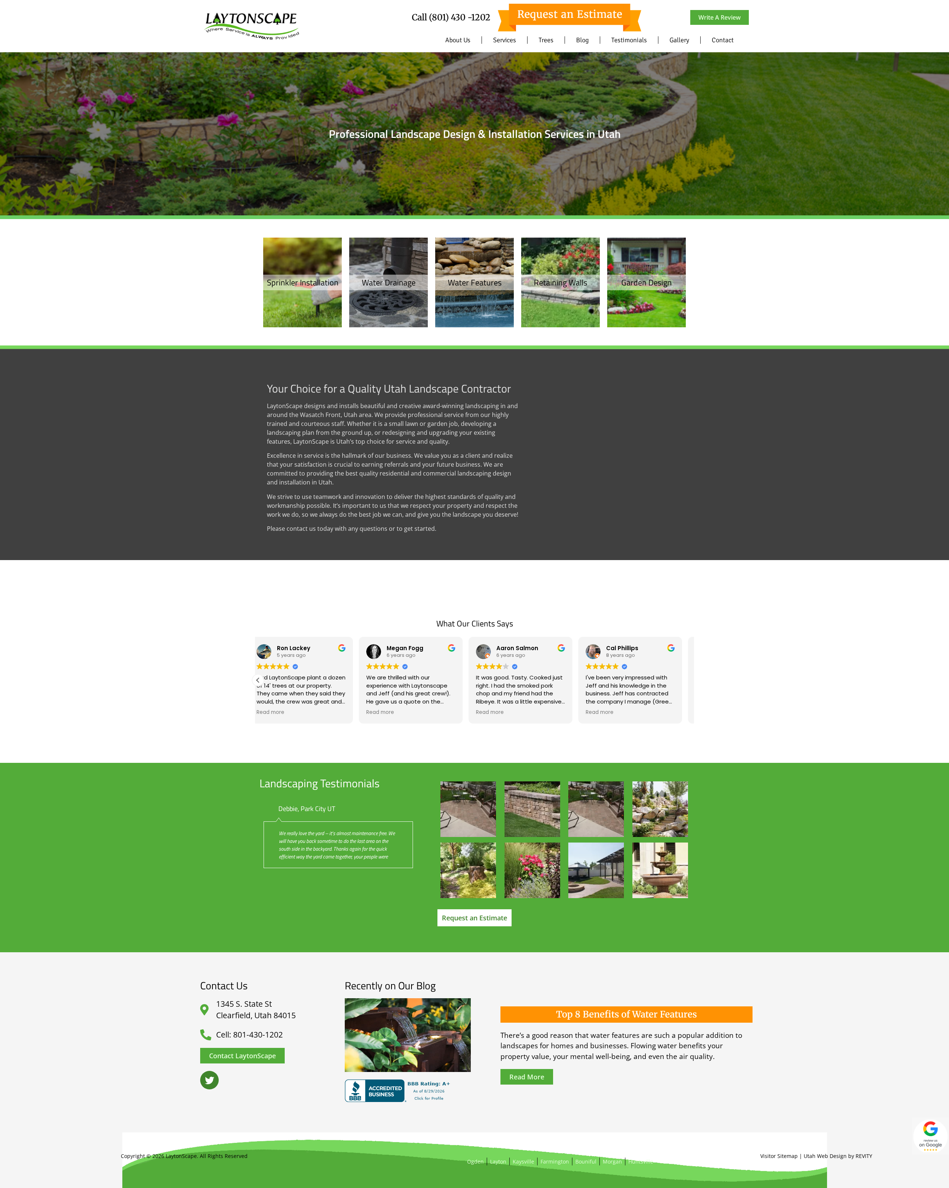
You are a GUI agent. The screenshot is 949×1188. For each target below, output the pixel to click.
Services (504, 40)
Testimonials (629, 40)
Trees (546, 40)
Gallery (679, 40)
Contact (723, 40)
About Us (457, 40)
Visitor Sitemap (779, 1155)
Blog (582, 40)
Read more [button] (279, 712)
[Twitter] (209, 1080)
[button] (258, 680)
